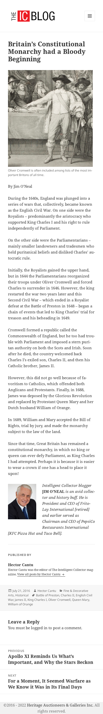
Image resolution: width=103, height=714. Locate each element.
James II (20, 600)
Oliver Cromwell (59, 600)
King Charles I (37, 600)
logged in (39, 627)
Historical (21, 595)
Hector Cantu (47, 591)
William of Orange (20, 604)
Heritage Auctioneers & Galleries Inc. (60, 705)
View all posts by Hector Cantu (39, 574)
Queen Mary (80, 600)
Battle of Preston (47, 595)
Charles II (67, 595)
